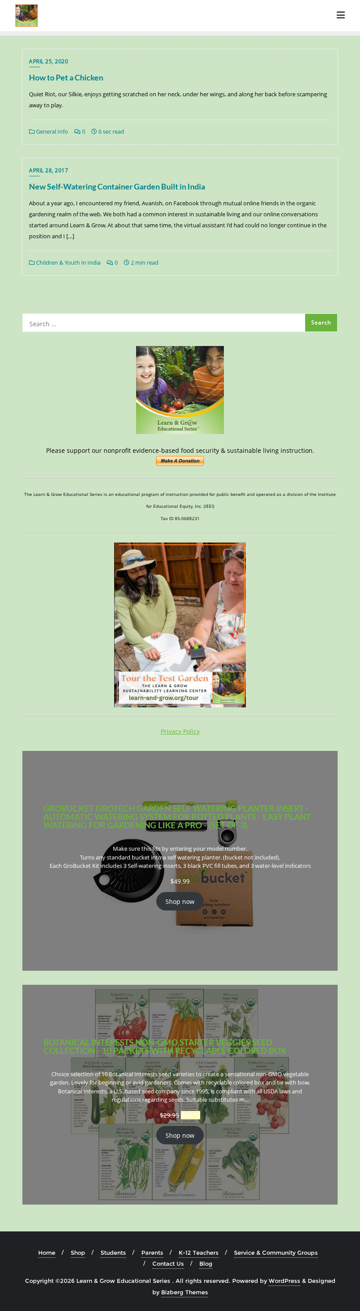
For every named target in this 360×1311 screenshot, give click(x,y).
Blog (205, 1263)
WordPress (284, 1280)
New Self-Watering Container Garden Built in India (117, 186)
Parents (152, 1252)
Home (46, 1252)
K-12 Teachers (199, 1252)
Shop (78, 1252)
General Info (51, 131)
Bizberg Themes (184, 1292)
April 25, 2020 (48, 61)
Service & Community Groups (276, 1252)
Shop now (180, 901)
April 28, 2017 (48, 170)
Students (113, 1252)
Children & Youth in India (68, 262)
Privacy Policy (180, 731)
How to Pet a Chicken (66, 77)
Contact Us (168, 1263)
